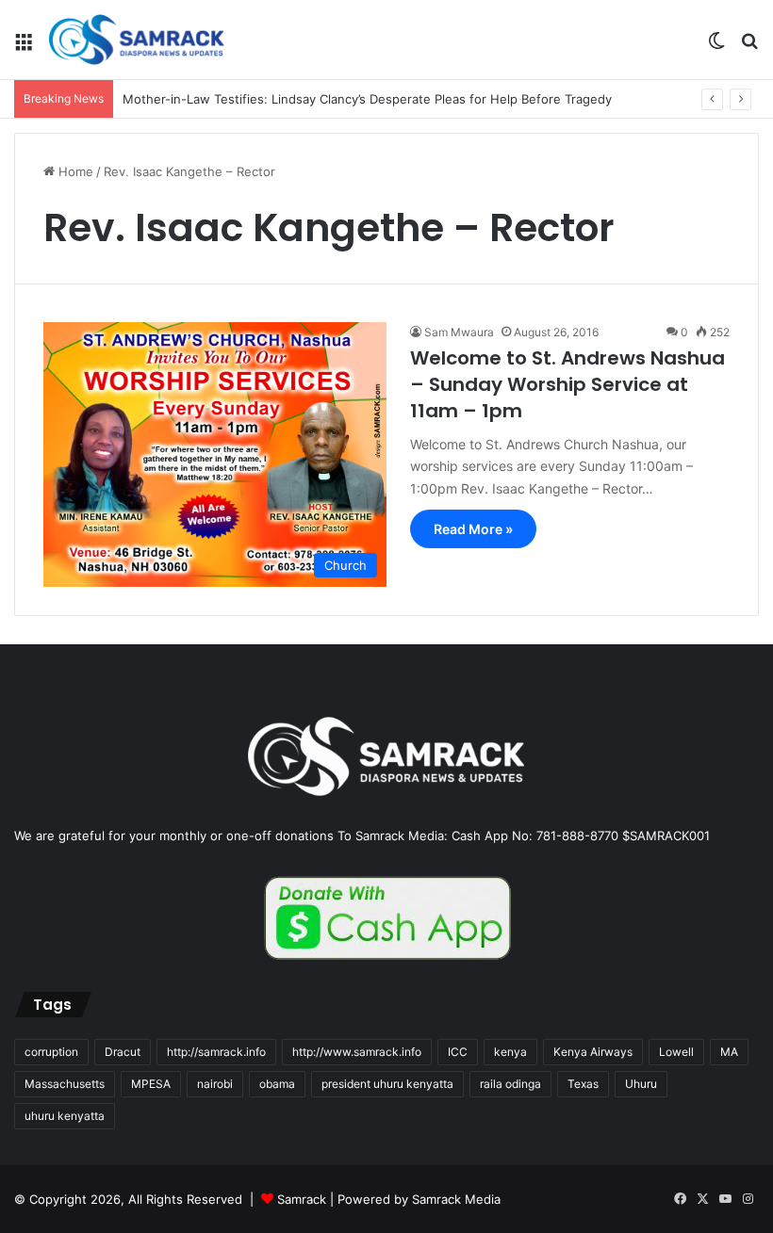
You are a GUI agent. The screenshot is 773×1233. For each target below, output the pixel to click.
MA (729, 1052)
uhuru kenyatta (65, 1116)
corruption (51, 1052)
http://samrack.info (216, 1052)
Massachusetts (65, 1084)
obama (277, 1084)
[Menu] (23, 46)
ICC (458, 1052)
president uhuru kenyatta (387, 1084)
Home (74, 171)
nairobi (215, 1084)
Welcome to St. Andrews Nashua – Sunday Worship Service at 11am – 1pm (567, 384)
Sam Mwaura (459, 332)
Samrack (301, 1199)
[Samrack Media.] (136, 39)
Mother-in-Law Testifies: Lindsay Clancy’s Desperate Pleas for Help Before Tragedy (367, 98)
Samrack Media (456, 1199)
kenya (510, 1052)
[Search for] (749, 46)
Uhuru (641, 1084)
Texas (583, 1084)
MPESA (151, 1084)
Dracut (122, 1052)
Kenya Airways (593, 1052)
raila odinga (510, 1084)
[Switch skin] (716, 46)
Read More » (473, 529)
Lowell (676, 1052)
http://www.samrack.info (356, 1052)
